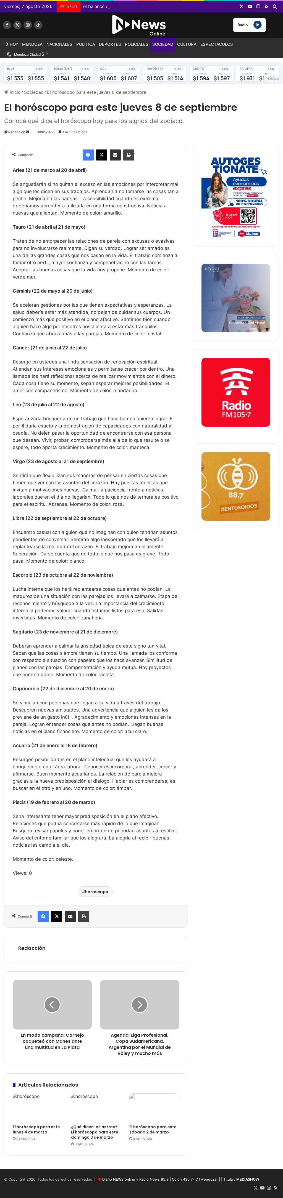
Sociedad (162, 44)
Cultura (186, 44)
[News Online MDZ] (47, 27)
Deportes (110, 44)
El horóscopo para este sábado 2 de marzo (153, 1129)
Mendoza (32, 44)
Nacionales (59, 44)
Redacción (16, 132)
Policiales (136, 44)
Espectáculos (216, 44)
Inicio (14, 92)
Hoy (13, 44)
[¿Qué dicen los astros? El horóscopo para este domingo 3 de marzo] (96, 1107)
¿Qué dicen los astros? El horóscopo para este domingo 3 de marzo (94, 1132)
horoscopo (96, 891)
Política (85, 44)
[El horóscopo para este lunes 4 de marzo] (38, 1107)
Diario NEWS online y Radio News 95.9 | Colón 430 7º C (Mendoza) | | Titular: (180, 1179)
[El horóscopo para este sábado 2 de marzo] (154, 1107)
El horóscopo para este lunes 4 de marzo (36, 1129)
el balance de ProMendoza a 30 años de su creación (138, 6)
